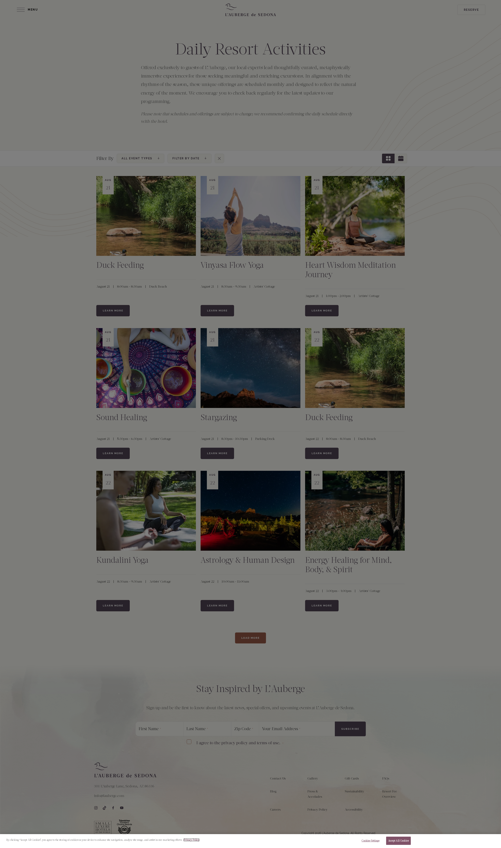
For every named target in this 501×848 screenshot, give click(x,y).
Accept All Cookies (398, 840)
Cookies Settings (370, 840)
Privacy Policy (191, 839)
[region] (250, 841)
